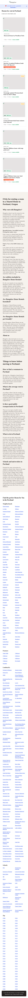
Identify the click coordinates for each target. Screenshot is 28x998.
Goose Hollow (6, 546)
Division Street (6, 819)
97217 (16, 938)
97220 (4, 943)
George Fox (17, 876)
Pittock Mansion (18, 672)
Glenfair (4, 625)
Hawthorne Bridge (6, 742)
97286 (4, 983)
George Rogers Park (7, 779)
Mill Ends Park (18, 712)
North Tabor (17, 636)
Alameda (4, 572)
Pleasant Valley (6, 627)
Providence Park (6, 800)
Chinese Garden (6, 685)
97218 (4, 941)
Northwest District (6, 549)
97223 (16, 946)
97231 (4, 956)
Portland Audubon (18, 710)
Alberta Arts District (19, 511)
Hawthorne (5, 531)
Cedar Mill (17, 557)
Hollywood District (19, 514)
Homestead (17, 589)
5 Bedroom (5, 658)
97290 (16, 983)
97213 (16, 933)
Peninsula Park (18, 738)
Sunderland (17, 620)
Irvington (5, 552)
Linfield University (19, 903)
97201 (16, 918)
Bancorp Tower (6, 846)
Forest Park (5, 579)
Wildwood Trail (18, 717)
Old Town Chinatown (19, 526)
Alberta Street (5, 814)
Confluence (17, 789)
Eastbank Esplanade (7, 731)
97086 (4, 918)
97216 (4, 938)
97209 (16, 928)
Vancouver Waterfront (19, 793)
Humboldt (17, 610)
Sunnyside (5, 639)
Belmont (17, 534)
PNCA (4, 879)
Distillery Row (18, 861)
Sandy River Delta (6, 746)
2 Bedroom (17, 653)
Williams (17, 509)
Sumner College (6, 901)
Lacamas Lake (6, 764)
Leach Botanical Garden (8, 712)
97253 (16, 968)
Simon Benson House (7, 853)
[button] (27, 2)
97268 (4, 976)
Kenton (16, 600)
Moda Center (5, 802)
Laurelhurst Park (18, 715)
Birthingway (5, 897)
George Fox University (7, 903)
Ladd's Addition (18, 828)
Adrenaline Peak (6, 796)
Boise (4, 607)
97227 (4, 951)
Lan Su (16, 683)
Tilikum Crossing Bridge (20, 720)
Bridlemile (5, 587)
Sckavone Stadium (6, 808)
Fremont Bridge (18, 784)
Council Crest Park (19, 752)
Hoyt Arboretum (6, 683)
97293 (4, 989)
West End (5, 569)
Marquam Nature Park (19, 746)
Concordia (17, 607)
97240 (4, 963)
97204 (4, 923)
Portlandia (5, 835)
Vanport (4, 646)
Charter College (18, 906)
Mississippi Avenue (6, 811)
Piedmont (17, 602)
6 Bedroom (17, 658)
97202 (4, 920)
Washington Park (18, 679)
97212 (4, 933)
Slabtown (5, 577)
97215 (16, 935)
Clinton (4, 534)
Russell (4, 630)
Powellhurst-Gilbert (19, 627)
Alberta (4, 574)
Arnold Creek (5, 584)
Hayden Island (6, 600)
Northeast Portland (6, 511)
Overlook (5, 602)
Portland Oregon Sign (7, 752)
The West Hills (18, 577)
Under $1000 (5, 653)
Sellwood (5, 825)
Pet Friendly (17, 661)
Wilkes (16, 630)
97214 (4, 935)
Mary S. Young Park (7, 775)
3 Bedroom (5, 656)
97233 (4, 958)
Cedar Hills (5, 564)
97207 (16, 925)
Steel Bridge (5, 755)
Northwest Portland (7, 524)
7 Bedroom (5, 661)
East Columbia (18, 597)
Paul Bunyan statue (19, 846)
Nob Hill (17, 524)
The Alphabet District (19, 574)
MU (3, 876)
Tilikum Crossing (6, 821)
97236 (16, 958)
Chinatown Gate (18, 831)
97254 (4, 971)
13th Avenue (17, 816)
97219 (16, 941)
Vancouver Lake (6, 793)
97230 (16, 953)
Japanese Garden (18, 670)
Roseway (17, 521)
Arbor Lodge (17, 594)
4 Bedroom (17, 656)
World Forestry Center (7, 710)
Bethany (4, 557)
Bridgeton (5, 597)
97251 (16, 966)
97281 (16, 978)
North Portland (6, 506)
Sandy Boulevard (6, 516)
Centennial (17, 622)
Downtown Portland (7, 529)
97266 (4, 973)
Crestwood (17, 587)
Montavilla (17, 539)
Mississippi (17, 506)
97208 (4, 928)
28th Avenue (17, 516)
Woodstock (17, 639)
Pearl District (5, 526)
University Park (18, 605)
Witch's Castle (5, 715)
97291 (4, 986)
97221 (16, 943)
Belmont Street (18, 808)
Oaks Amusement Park (19, 685)
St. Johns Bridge (18, 698)
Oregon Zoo (5, 672)
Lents (4, 539)
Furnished (5, 663)
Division (17, 531)
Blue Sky (5, 734)
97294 (16, 989)
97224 (4, 948)
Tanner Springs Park (19, 760)
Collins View (5, 589)
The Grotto (17, 691)
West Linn (17, 559)
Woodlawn (17, 615)
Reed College (5, 874)
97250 (4, 966)
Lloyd (4, 514)
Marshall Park (5, 594)
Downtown (17, 544)
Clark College (18, 889)
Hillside (16, 579)
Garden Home (5, 641)
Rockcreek (17, 567)
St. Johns (4, 509)
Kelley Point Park (18, 731)
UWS (16, 883)
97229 (4, 953)
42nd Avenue (5, 519)
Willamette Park (18, 787)
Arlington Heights (18, 554)
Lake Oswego (5, 559)
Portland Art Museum (7, 670)
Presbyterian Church (19, 853)
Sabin (16, 612)
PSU (4, 867)
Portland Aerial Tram (7, 858)
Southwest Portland (7, 544)
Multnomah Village (19, 546)
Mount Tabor (17, 549)
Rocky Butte (17, 764)
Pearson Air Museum (19, 748)
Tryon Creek (17, 702)
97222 (4, 946)
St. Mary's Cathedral (7, 851)
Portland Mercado (6, 861)
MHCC (16, 901)
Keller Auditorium (19, 779)
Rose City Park (6, 620)
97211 (16, 930)
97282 (4, 981)
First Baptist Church (7, 856)
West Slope (17, 564)
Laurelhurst (17, 569)
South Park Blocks (6, 773)
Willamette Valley (18, 819)
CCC (4, 893)
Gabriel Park (5, 782)
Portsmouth (5, 605)
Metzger (16, 641)
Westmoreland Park (7, 766)
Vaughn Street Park (19, 802)
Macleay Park (5, 784)
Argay (4, 622)
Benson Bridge (18, 825)
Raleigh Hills (5, 644)
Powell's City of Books (7, 691)
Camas (16, 562)
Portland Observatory (19, 856)
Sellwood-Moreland (7, 541)
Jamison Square (18, 766)
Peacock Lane (18, 644)
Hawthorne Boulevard (19, 811)
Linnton (4, 582)
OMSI (4, 675)
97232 (16, 956)
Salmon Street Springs (7, 848)
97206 (4, 925)
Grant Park (5, 617)
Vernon (4, 615)
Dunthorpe (17, 646)
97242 (16, 963)
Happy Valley (5, 567)
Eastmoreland (5, 554)
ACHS (16, 887)
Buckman (17, 552)
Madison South (18, 617)
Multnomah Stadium (7, 805)
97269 (16, 976)
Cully (4, 521)
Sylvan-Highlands (18, 582)
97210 (4, 930)
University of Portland (7, 871)
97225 (16, 948)
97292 (16, 986)
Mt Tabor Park (6, 717)
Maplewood (5, 592)
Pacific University (6, 887)
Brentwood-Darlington (19, 632)
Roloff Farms (18, 782)
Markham (17, 592)
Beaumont (17, 519)
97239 (16, 961)
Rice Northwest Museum (8, 727)
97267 (16, 973)
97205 (16, 923)
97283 (16, 981)
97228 (16, 951)
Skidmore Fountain (19, 851)
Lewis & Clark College (19, 871)
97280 (4, 978)
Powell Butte (17, 706)
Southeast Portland (19, 529)
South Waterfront (18, 572)
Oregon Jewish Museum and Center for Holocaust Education (20, 756)
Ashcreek (17, 584)
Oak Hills (5, 562)
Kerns (4, 636)
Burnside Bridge (6, 787)
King (4, 612)
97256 (16, 971)
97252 (4, 968)
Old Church (17, 835)
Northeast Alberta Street (20, 773)
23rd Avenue (17, 814)
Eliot (4, 610)
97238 (4, 961)
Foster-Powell (5, 536)
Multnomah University (19, 874)
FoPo (16, 536)
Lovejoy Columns (18, 848)
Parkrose (17, 625)
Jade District (17, 541)
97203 (16, 920)
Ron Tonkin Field (18, 800)
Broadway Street (6, 816)
